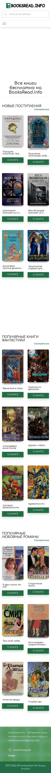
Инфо (11, 755)
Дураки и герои (36, 445)
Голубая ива (35, 702)
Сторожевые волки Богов (10, 447)
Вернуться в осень (13, 388)
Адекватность (36, 504)
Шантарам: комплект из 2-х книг (11, 213)
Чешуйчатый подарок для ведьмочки (35, 268)
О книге (12, 160)
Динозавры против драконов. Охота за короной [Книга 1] (13, 269)
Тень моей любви (11, 641)
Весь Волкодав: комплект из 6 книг (36, 213)
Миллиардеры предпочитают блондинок (37, 644)
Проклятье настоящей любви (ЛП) (38, 156)
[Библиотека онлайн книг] (25, 5)
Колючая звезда (11, 700)
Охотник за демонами (34, 388)
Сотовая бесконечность (11, 506)
